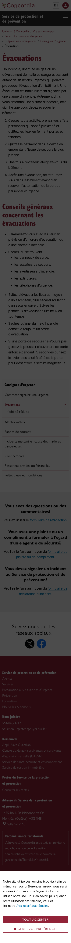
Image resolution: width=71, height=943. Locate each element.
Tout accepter (35, 919)
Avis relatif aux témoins (32, 906)
